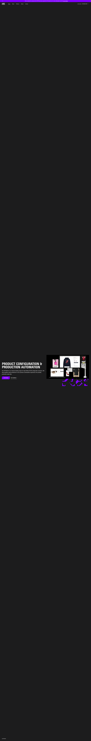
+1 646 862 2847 (84, 3)
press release (65, 1)
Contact (26, 3)
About (13, 3)
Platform (17, 3)
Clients (22, 3)
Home (9, 3)
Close (3, 1)
